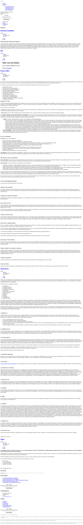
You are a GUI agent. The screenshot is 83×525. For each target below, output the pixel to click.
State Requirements (9, 9)
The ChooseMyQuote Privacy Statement (8, 363)
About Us (5, 4)
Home (4, 3)
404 (1, 50)
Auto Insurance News (9, 8)
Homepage (9, 68)
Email (4, 39)
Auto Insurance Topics (9, 6)
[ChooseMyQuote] (2, 1)
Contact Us (5, 502)
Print (4, 38)
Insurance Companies (7, 30)
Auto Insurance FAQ (9, 7)
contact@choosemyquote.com (7, 496)
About (2, 439)
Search (1, 473)
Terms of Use (5, 23)
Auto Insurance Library (7, 505)
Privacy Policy (5, 70)
